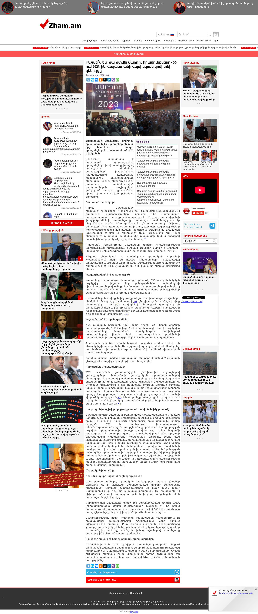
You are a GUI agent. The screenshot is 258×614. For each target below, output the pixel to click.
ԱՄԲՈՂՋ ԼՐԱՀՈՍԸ (62, 223)
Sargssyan (134, 612)
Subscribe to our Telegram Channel (193, 225)
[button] (43, 86)
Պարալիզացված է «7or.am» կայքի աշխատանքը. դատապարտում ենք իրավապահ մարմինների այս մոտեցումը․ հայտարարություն (157, 151)
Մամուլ (138, 40)
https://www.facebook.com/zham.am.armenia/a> (236, 593)
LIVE (185, 176)
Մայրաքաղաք (191, 349)
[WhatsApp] (117, 79)
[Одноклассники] (101, 79)
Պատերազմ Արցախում (129, 54)
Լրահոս (45, 117)
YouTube (107, 580)
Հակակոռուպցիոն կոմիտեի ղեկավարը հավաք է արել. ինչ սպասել (154, 164)
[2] (135, 301)
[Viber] (113, 79)
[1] (144, 239)
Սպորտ (187, 397)
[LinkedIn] (109, 79)
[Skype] (92, 79)
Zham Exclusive (204, 40)
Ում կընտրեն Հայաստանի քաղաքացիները (152, 184)
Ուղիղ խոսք (48, 63)
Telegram (107, 572)
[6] (119, 403)
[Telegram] (88, 79)
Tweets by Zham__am (191, 301)
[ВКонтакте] (96, 79)
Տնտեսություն (153, 40)
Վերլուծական (186, 40)
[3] (118, 304)
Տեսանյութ (169, 40)
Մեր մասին (136, 593)
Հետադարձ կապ (118, 593)
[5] (119, 397)
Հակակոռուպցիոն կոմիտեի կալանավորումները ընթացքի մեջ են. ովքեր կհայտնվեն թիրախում (156, 175)
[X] (105, 79)
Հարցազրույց (191, 249)
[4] (127, 314)
